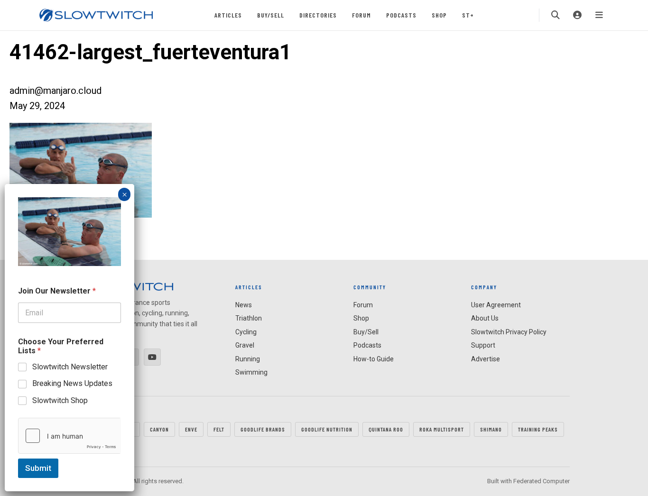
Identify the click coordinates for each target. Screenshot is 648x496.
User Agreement (496, 305)
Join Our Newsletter (57, 290)
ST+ (468, 15)
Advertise (485, 359)
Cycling (246, 332)
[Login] (577, 15)
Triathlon (248, 318)
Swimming (251, 372)
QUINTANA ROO (386, 429)
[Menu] (599, 15)
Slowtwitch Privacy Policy (508, 332)
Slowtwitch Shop (60, 400)
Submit (38, 468)
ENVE (191, 429)
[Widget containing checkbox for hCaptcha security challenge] (69, 436)
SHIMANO (491, 429)
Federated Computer (541, 481)
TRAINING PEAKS (538, 429)
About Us (485, 318)
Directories (318, 15)
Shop (439, 15)
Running (247, 359)
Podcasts (401, 15)
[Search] (555, 15)
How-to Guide (373, 359)
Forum (361, 15)
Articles (228, 15)
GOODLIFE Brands (263, 429)
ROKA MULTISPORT (441, 429)
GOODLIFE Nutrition (326, 429)
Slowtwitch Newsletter (70, 366)
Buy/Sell (270, 15)
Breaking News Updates (72, 383)
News (243, 305)
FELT (218, 429)
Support (483, 345)
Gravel (244, 345)
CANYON (159, 429)
